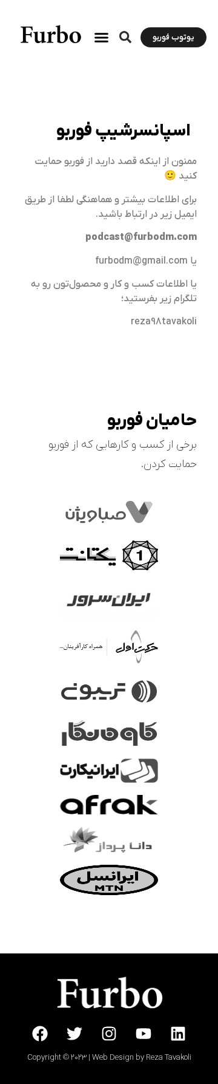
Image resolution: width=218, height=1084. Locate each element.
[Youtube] (143, 1033)
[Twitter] (74, 1033)
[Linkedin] (178, 1033)
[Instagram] (109, 1033)
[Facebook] (40, 1033)
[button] (125, 37)
